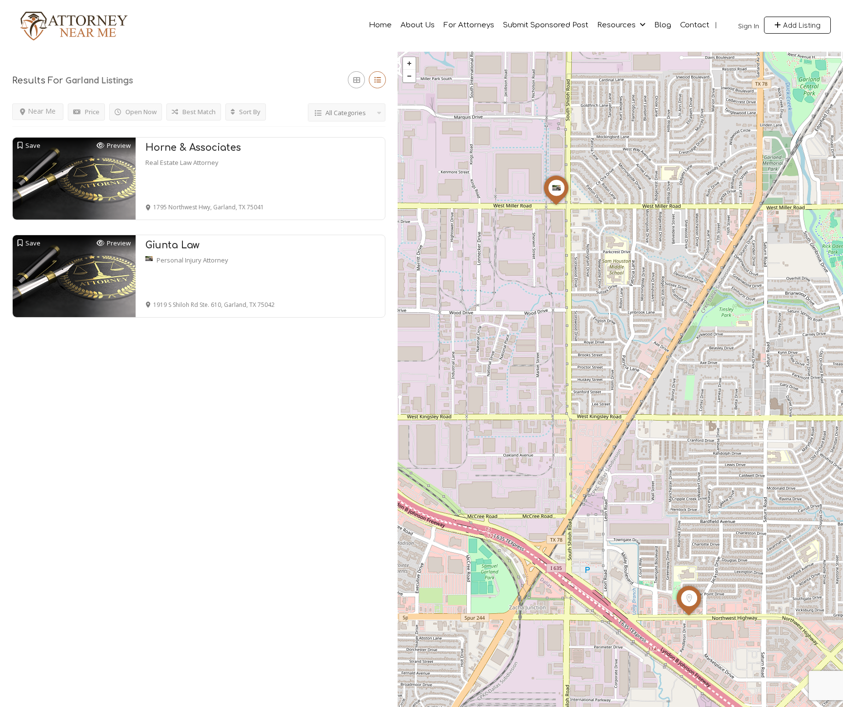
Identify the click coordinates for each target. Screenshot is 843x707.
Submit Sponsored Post (545, 25)
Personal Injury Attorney (192, 260)
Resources (616, 25)
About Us (418, 25)
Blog (662, 25)
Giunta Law (172, 245)
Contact (694, 25)
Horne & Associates (193, 147)
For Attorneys (468, 25)
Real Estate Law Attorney (182, 162)
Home (380, 25)
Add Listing (801, 25)
